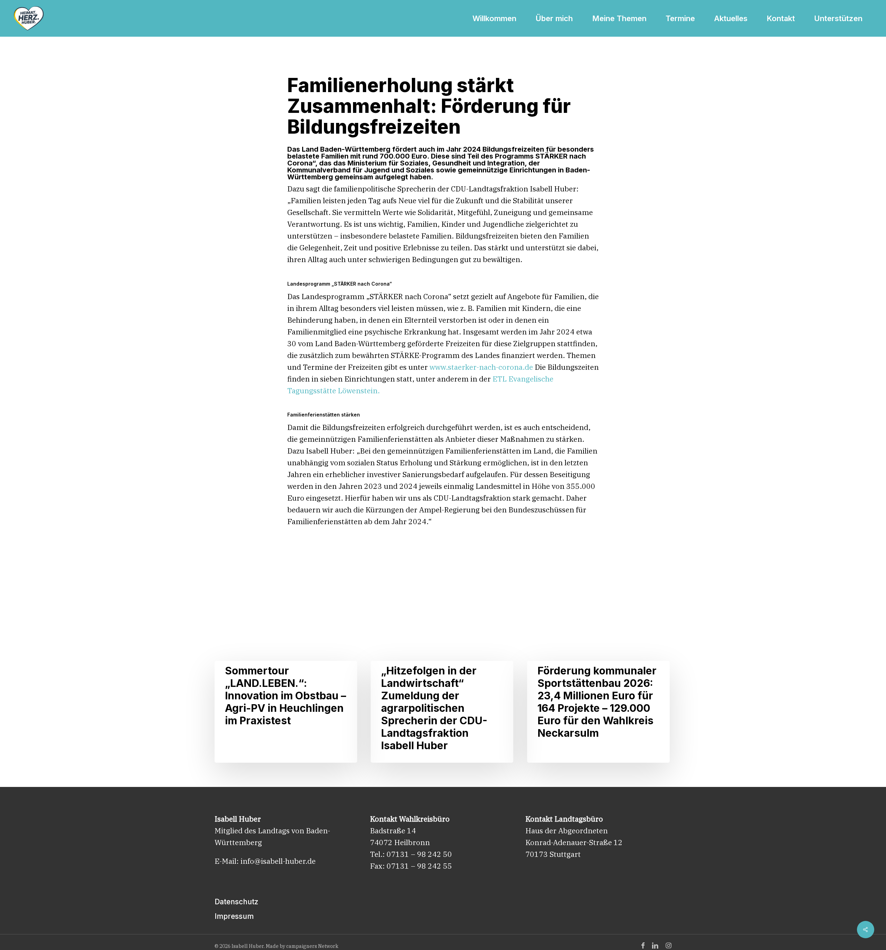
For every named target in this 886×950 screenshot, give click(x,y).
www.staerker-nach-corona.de (481, 367)
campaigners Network (312, 946)
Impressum (234, 916)
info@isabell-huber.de (278, 861)
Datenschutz (236, 901)
